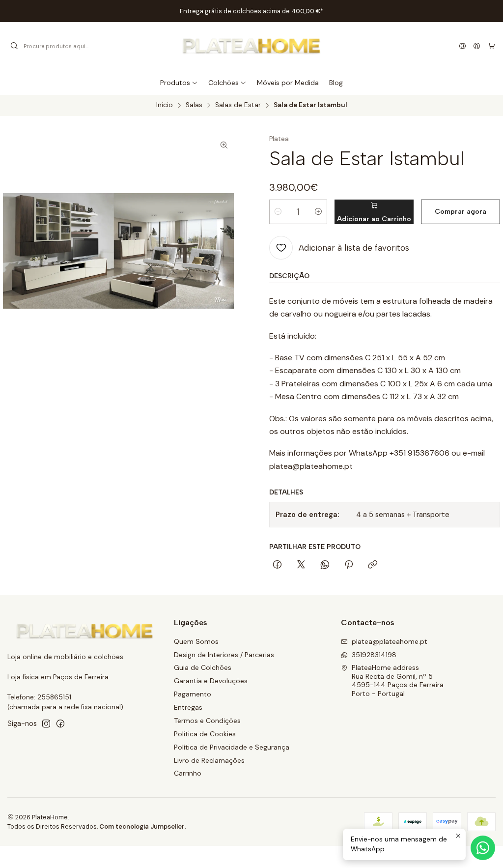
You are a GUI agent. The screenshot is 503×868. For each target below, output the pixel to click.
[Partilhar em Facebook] (277, 565)
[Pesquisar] (14, 46)
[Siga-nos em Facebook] (60, 723)
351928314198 (374, 654)
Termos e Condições (207, 720)
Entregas (188, 707)
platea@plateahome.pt (389, 641)
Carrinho (187, 773)
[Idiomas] (462, 46)
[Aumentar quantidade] (318, 212)
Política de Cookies (205, 733)
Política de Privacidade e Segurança (231, 747)
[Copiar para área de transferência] (372, 565)
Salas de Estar (238, 105)
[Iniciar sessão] (476, 46)
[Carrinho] (491, 46)
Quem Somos (196, 641)
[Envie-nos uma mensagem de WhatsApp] (483, 848)
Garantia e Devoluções (211, 680)
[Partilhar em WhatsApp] (325, 565)
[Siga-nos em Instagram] (46, 723)
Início (164, 105)
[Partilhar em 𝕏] (301, 565)
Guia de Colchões (202, 667)
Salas (194, 105)
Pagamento (192, 694)
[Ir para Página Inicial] (251, 46)
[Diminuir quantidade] (278, 212)
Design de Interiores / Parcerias (224, 654)
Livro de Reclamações (209, 760)
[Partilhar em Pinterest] (348, 565)
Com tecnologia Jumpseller (142, 826)
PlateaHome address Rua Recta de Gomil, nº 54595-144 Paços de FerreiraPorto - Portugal (398, 680)
